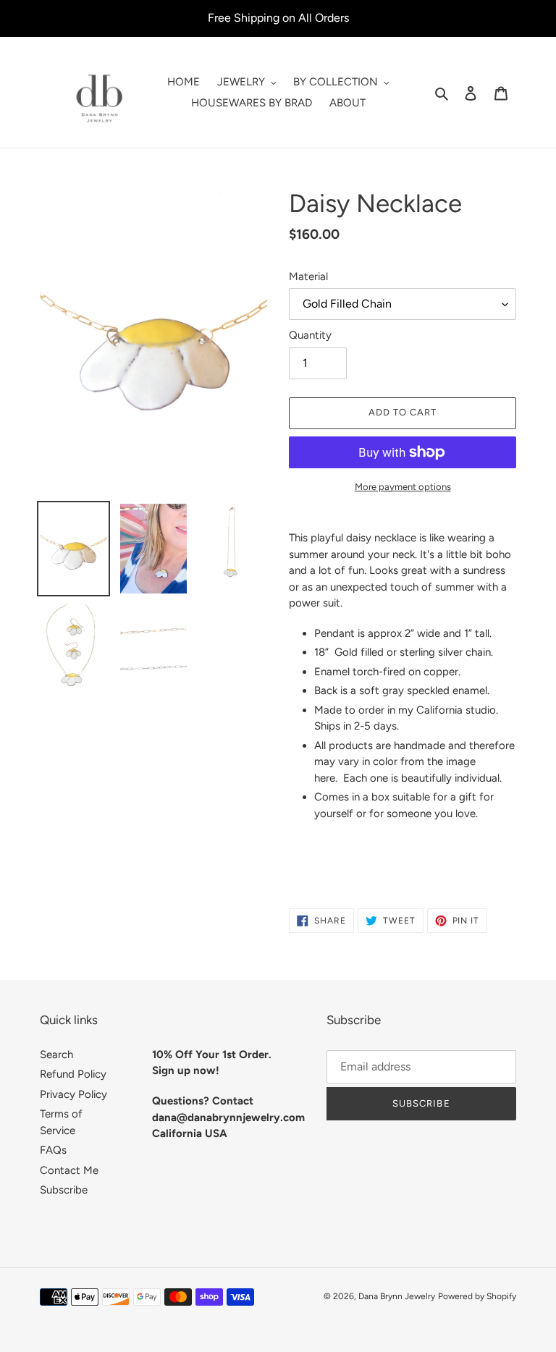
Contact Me (69, 1170)
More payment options (403, 486)
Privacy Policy (73, 1094)
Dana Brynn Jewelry (396, 1296)
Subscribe (64, 1189)
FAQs (53, 1150)
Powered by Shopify (477, 1296)
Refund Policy (73, 1074)
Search (56, 1054)
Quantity (310, 335)
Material (308, 276)
